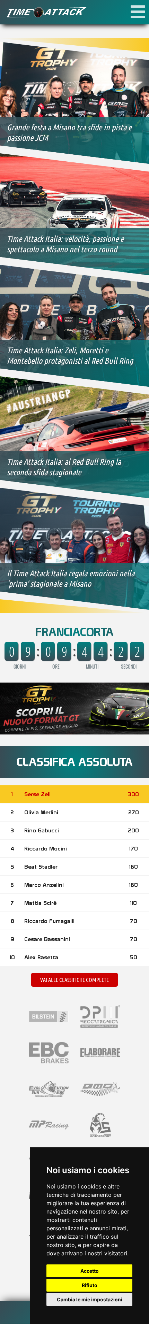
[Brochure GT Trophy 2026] (74, 732)
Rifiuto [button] (89, 1285)
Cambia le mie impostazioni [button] (89, 1299)
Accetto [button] (89, 1271)
